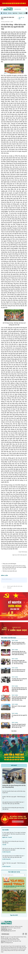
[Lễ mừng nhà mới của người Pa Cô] (5, 716)
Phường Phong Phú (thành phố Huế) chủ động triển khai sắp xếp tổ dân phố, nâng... (19, 698)
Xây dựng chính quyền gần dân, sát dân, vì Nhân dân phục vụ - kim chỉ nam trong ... (19, 662)
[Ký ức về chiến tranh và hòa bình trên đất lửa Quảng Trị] (5, 670)
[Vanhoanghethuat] (1, 13)
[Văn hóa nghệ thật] (6, 924)
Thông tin (20, 13)
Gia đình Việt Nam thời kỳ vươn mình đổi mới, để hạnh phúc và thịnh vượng (19, 689)
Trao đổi (4, 844)
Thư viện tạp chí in (14, 872)
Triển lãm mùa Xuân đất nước (9, 571)
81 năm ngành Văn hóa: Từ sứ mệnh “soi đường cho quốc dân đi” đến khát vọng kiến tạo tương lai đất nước (13, 834)
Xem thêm (14, 731)
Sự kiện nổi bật (18, 9)
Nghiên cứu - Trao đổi (7, 837)
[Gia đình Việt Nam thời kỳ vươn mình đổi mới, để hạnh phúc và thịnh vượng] (5, 689)
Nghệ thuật (15, 13)
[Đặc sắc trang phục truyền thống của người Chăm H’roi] (5, 643)
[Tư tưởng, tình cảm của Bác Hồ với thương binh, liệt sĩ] (5, 680)
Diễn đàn (5, 13)
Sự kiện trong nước (6, 851)
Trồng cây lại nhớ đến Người (9, 563)
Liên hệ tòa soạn (5, 934)
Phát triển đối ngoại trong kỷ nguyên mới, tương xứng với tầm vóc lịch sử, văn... (19, 726)
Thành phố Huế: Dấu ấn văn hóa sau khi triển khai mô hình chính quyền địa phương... (19, 653)
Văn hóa (10, 13)
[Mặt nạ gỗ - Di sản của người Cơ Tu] (5, 707)
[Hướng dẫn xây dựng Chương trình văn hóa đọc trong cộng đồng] (14, 776)
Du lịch (25, 13)
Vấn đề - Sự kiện (21, 18)
